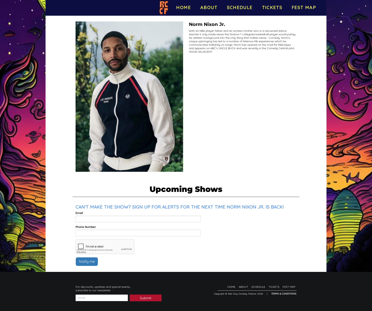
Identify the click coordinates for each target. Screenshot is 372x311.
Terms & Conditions (283, 293)
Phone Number (86, 227)
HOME (183, 7)
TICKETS (272, 7)
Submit (146, 298)
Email (79, 213)
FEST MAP (304, 7)
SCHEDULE (240, 7)
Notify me (87, 261)
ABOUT (209, 7)
